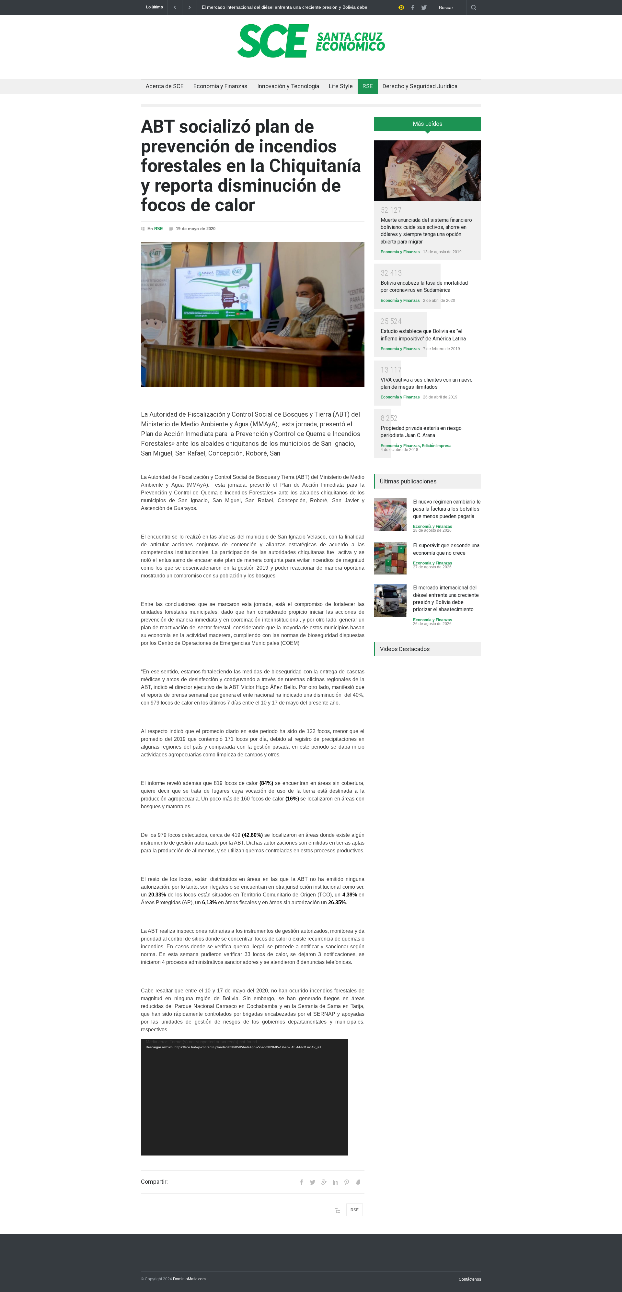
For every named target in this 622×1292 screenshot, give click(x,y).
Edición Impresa (437, 446)
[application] (244, 1097)
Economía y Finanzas (220, 86)
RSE (368, 86)
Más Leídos (428, 123)
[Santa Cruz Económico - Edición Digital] (311, 54)
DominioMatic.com (189, 1279)
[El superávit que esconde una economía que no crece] (390, 558)
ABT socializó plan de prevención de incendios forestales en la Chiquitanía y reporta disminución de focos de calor (251, 165)
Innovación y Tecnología (288, 86)
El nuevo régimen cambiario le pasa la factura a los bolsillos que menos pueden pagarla (447, 509)
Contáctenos (470, 1279)
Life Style (341, 86)
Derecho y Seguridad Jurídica (420, 86)
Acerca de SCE (165, 86)
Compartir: (154, 1182)
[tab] (427, 126)
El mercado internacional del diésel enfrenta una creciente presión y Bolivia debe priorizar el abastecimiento (284, 7)
